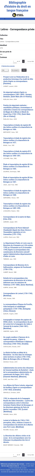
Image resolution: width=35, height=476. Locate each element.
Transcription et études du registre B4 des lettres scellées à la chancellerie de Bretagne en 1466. (17, 127)
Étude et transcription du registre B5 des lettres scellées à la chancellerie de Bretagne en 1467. (18, 179)
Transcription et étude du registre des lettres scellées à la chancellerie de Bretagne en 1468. (17, 193)
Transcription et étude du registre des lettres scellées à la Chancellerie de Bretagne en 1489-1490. (17, 206)
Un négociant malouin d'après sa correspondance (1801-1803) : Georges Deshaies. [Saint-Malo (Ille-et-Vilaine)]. (17, 94)
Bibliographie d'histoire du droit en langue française (17, 6)
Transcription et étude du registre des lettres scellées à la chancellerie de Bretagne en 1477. (17, 140)
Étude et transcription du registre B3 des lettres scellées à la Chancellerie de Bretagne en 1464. (18, 166)
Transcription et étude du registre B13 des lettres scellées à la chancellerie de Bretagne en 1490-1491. (17, 153)
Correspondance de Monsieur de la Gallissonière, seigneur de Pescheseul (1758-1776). (17, 267)
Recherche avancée (8, 66)
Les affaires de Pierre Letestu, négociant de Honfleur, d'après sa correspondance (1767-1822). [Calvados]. (18, 387)
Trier (24, 70)
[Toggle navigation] (5, 19)
